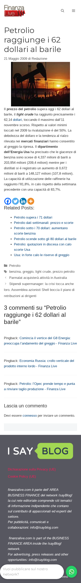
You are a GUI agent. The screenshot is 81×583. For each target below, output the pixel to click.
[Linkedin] (23, 201)
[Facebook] (7, 201)
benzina (15, 272)
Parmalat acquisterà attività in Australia (38, 278)
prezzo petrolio (64, 272)
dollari (17, 120)
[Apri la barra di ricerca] (62, 11)
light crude (43, 272)
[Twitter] (15, 201)
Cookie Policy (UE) (22, 476)
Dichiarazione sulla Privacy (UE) (32, 469)
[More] (30, 201)
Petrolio (14, 266)
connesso (30, 415)
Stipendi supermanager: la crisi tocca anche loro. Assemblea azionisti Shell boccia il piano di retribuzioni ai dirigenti (39, 290)
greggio (28, 272)
